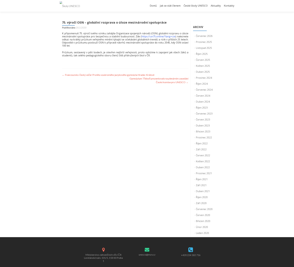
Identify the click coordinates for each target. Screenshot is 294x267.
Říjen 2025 (202, 54)
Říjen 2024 (202, 83)
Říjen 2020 (202, 197)
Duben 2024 (203, 101)
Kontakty (229, 5)
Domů (153, 5)
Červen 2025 (203, 60)
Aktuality (216, 5)
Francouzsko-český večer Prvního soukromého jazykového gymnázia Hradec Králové (108, 74)
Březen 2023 (203, 131)
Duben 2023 (203, 125)
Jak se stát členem (170, 5)
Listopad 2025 (204, 48)
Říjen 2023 (202, 107)
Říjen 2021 (202, 179)
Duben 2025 (203, 71)
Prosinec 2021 (204, 173)
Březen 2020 (203, 221)
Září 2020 (201, 203)
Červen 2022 (203, 155)
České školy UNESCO (196, 5)
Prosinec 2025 (204, 42)
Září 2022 (201, 149)
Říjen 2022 (202, 143)
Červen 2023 (203, 119)
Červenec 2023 (204, 113)
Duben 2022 (203, 167)
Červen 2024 (203, 95)
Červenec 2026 (204, 36)
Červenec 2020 (204, 209)
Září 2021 (201, 185)
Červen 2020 (203, 215)
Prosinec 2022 (204, 137)
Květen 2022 (203, 161)
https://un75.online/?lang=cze (158, 36)
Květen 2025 (203, 66)
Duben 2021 (203, 191)
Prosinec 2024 (204, 77)
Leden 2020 (202, 233)
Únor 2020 (202, 227)
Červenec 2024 (204, 89)
